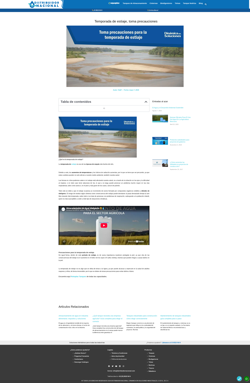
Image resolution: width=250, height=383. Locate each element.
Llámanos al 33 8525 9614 (171, 343)
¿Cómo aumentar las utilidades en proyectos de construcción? (179, 164)
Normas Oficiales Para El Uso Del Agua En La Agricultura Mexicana (180, 119)
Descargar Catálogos (81, 362)
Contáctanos (78, 359)
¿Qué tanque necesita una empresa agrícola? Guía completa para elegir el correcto (107, 318)
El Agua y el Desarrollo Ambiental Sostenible (167, 108)
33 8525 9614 (98, 10)
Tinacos (151, 368)
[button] (205, 4)
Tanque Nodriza (189, 3)
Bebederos (152, 371)
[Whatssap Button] (246, 378)
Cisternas (154, 3)
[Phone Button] (239, 378)
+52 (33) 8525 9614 (124, 376)
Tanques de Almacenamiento (135, 3)
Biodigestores (166, 3)
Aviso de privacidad (118, 356)
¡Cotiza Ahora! (153, 10)
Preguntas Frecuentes (81, 356)
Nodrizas (152, 365)
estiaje (73, 164)
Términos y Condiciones (119, 353)
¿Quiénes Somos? (80, 353)
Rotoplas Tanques (78, 277)
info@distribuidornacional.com (124, 371)
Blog (201, 3)
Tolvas (177, 3)
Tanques (151, 353)
